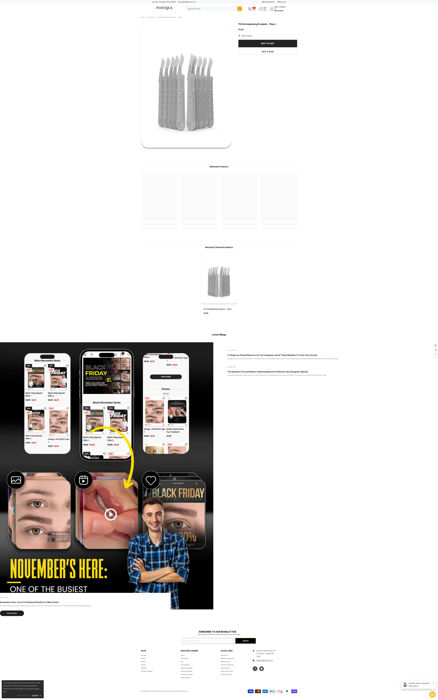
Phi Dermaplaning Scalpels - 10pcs (218, 309)
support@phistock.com (188, 2)
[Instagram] (261, 668)
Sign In (276, 7)
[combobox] (211, 8)
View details (12, 613)
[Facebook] (255, 668)
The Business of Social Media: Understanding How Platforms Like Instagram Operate (268, 372)
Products (151, 17)
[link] (159, 224)
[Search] (213, 8)
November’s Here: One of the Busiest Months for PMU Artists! (29, 602)
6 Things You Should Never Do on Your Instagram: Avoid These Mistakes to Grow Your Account (272, 355)
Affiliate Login (281, 2)
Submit (246, 641)
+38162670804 (171, 2)
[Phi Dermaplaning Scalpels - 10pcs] (219, 279)
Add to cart (268, 43)
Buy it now (267, 52)
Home (143, 17)
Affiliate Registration (268, 2)
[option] (219, 285)
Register (283, 7)
